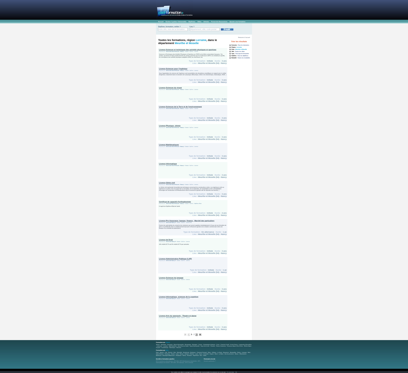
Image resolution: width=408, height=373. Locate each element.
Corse (218, 344)
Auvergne (170, 344)
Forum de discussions (219, 22)
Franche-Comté (225, 344)
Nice (175, 352)
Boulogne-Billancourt (169, 355)
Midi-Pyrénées (173, 346)
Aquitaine (163, 344)
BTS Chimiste (189, 362)
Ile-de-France (234, 344)
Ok (236, 372)
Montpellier (233, 352)
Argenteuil (196, 355)
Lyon (196, 354)
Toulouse (167, 354)
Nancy (184, 355)
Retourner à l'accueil (244, 37)
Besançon (226, 352)
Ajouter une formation (237, 22)
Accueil (161, 22)
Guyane (158, 347)
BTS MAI (176, 361)
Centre (200, 344)
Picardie (212, 346)
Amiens (187, 354)
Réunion (178, 347)
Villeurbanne (242, 354)
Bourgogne (188, 344)
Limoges (244, 352)
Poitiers (192, 354)
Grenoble (206, 354)
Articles (206, 22)
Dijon (209, 352)
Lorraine (165, 346)
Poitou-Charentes (221, 346)
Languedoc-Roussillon (245, 344)
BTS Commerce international (164, 361)
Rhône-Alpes (247, 346)
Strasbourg (186, 352)
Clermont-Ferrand (202, 352)
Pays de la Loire (205, 346)
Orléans (214, 352)
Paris (157, 352)
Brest (216, 354)
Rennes (170, 352)
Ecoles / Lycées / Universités (176, 22)
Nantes (162, 352)
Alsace (158, 344)
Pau (201, 355)
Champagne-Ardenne (209, 344)
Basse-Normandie (179, 344)
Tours (200, 354)
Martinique (172, 347)
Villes (199, 22)
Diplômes (191, 22)
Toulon (173, 354)
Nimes (236, 354)
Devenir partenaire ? (210, 361)
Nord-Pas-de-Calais (183, 346)
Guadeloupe (164, 347)
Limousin (159, 346)
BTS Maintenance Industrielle (188, 361)
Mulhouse (159, 355)
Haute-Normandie (195, 346)
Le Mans (221, 354)
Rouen (181, 354)
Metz (249, 352)
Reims (239, 352)
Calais (204, 355)
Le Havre (219, 352)
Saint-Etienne (160, 354)
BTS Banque (180, 362)
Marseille (179, 352)
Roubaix (189, 355)
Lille (166, 352)
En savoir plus (230, 372)
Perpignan (178, 355)
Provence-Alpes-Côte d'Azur (235, 346)
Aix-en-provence (229, 354)
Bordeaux (193, 352)
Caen (177, 354)
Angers (212, 354)
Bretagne (194, 344)
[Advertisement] (239, 92)
